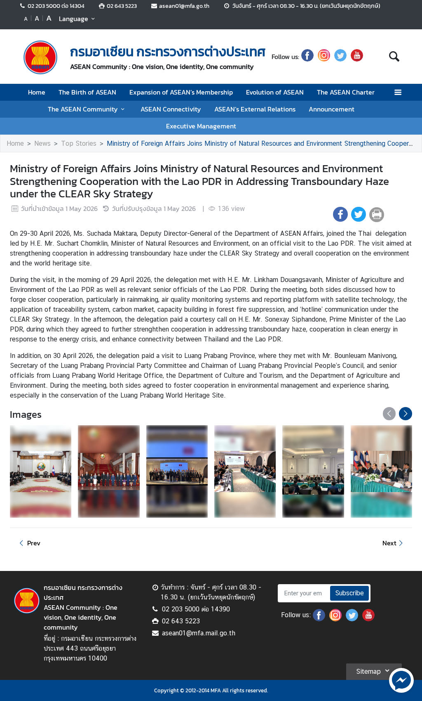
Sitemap (368, 671)
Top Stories (78, 143)
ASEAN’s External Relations (254, 109)
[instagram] (324, 56)
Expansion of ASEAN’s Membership (181, 92)
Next (389, 543)
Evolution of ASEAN (275, 92)
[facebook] (307, 56)
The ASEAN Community (83, 109)
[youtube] (357, 56)
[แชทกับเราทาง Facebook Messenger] (401, 679)
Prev (33, 543)
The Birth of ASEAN (87, 92)
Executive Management (201, 126)
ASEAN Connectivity (171, 109)
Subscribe (349, 593)
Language (73, 19)
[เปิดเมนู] (397, 92)
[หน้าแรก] (40, 57)
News (42, 143)
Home (36, 92)
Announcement (331, 109)
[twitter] (340, 56)
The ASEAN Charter (346, 92)
